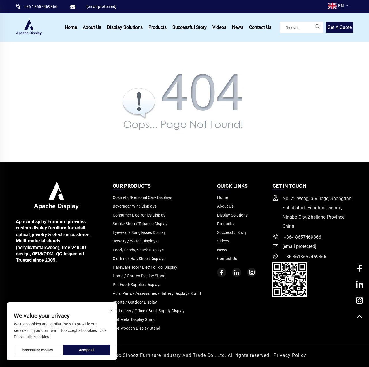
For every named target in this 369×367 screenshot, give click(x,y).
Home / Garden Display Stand (139, 276)
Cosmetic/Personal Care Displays (142, 197)
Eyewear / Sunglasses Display (139, 232)
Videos (219, 27)
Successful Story (189, 27)
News (237, 27)
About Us (92, 27)
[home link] (29, 27)
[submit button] (317, 27)
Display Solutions (125, 27)
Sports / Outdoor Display (135, 302)
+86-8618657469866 (304, 256)
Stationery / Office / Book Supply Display (148, 310)
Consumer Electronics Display (139, 215)
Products (157, 27)
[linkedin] (236, 272)
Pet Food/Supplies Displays (137, 284)
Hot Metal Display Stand (134, 319)
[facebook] (221, 272)
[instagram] (251, 272)
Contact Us (260, 27)
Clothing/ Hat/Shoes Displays (139, 258)
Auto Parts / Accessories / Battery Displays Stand (157, 293)
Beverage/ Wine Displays (135, 206)
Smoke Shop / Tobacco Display (140, 223)
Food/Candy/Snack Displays (138, 250)
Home (71, 27)
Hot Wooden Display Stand (136, 328)
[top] (359, 317)
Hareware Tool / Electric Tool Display (145, 267)
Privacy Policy (290, 355)
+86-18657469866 (40, 6)
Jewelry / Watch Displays (135, 241)
